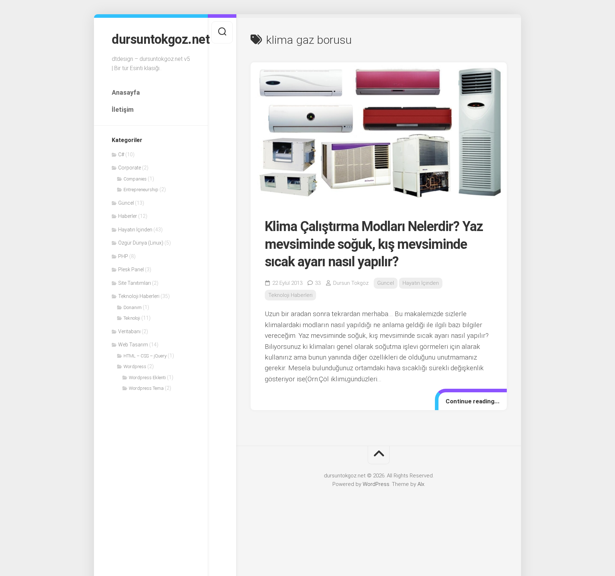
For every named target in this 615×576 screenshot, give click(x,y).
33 (318, 283)
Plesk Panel (131, 269)
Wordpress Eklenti (147, 377)
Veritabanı (129, 331)
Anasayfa (126, 92)
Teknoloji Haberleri (138, 296)
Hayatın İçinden (135, 229)
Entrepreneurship (140, 189)
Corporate (129, 168)
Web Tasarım (133, 344)
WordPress (376, 484)
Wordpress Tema (146, 388)
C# (121, 154)
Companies (135, 179)
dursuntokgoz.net (151, 39)
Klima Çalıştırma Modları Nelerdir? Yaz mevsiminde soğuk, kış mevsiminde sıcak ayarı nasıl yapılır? (374, 244)
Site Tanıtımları (134, 283)
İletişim (122, 109)
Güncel (126, 203)
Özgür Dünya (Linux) (140, 243)
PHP (123, 256)
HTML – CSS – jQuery (145, 355)
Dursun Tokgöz (351, 283)
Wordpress (134, 366)
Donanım (132, 307)
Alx (420, 484)
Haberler (127, 216)
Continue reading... (473, 401)
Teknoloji (131, 318)
